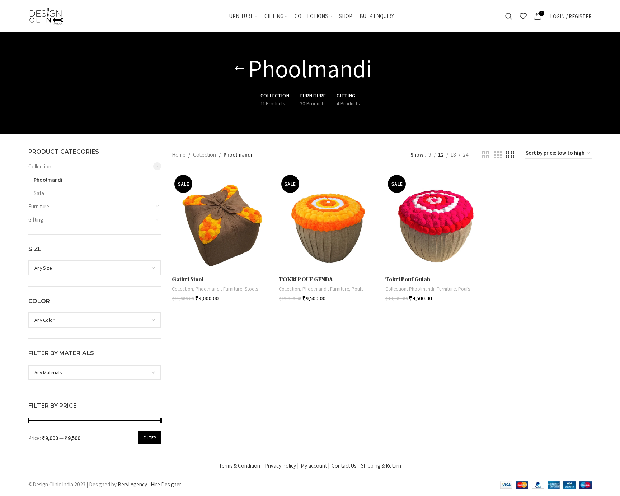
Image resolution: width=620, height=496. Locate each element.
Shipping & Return (381, 465)
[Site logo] (46, 15)
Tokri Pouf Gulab (407, 279)
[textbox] (94, 268)
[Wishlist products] (523, 16)
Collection (39, 166)
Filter (150, 437)
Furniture (38, 206)
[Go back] (239, 68)
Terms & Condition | (242, 465)
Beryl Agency (132, 484)
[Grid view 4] (510, 155)
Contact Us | (346, 465)
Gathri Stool (187, 279)
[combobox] (94, 267)
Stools (251, 288)
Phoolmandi (48, 179)
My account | (316, 465)
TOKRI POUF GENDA (306, 279)
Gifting (35, 219)
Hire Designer (166, 484)
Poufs (357, 288)
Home (178, 154)
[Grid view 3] (497, 155)
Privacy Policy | (283, 465)
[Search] (509, 16)
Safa (39, 193)
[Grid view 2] (485, 155)
